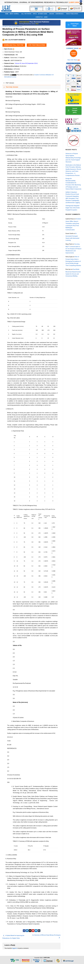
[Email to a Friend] (30, 930)
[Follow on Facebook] (81, 1)
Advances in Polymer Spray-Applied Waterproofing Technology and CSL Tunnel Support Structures (73, 158)
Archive (51, 13)
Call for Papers (26, 13)
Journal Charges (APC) (74, 110)
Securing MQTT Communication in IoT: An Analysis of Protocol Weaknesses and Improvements (73, 248)
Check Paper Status (75, 25)
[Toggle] (4, 83)
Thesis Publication (72, 13)
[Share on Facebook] (24, 930)
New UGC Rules (72, 60)
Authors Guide (42, 13)
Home (6, 13)
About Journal (14, 13)
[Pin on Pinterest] (33, 930)
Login (45, 17)
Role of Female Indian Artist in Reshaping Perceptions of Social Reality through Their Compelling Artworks (73, 261)
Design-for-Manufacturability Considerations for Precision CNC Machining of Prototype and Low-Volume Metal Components (73, 184)
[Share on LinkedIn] (36, 930)
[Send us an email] (81, 3)
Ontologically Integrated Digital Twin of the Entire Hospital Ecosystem (73, 207)
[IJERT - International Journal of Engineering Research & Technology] (6, 8)
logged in (14, 948)
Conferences (59, 13)
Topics (35, 13)
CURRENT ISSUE (72, 48)
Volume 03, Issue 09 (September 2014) (12, 26)
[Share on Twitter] (27, 930)
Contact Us (39, 17)
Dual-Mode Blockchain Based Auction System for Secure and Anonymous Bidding (73, 273)
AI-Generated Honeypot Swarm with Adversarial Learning (72, 237)
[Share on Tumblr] (39, 930)
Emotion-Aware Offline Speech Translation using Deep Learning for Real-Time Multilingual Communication (73, 224)
